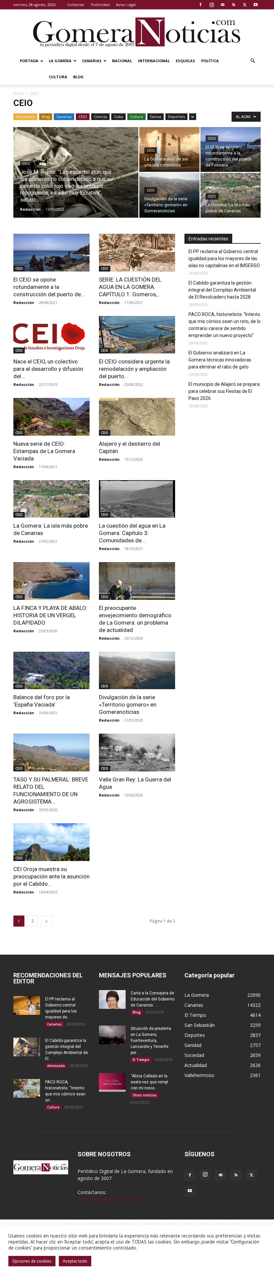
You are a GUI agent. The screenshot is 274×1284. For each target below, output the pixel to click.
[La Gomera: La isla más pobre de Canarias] (230, 195)
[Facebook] (200, 4)
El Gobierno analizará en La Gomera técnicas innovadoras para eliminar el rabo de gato (219, 359)
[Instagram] (212, 4)
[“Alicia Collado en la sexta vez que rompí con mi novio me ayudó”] (112, 1082)
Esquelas (185, 60)
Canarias (92, 60)
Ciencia (100, 116)
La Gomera (60, 60)
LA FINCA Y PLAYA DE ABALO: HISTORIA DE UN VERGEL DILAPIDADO (50, 615)
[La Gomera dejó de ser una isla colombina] (169, 149)
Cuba (118, 116)
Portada (29, 60)
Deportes (176, 116)
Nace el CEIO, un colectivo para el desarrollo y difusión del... (48, 369)
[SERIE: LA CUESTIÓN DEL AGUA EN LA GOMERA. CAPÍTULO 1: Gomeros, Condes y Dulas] (137, 253)
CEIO (83, 116)
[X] (245, 4)
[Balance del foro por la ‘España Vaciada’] (51, 670)
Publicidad (100, 4)
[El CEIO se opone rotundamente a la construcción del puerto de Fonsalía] (230, 149)
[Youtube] (256, 4)
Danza (155, 116)
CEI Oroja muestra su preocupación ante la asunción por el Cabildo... (51, 876)
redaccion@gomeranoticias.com (112, 1199)
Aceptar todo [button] (75, 1261)
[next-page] (46, 921)
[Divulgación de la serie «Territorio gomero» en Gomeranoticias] (169, 195)
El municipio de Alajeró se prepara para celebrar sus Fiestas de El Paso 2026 (224, 391)
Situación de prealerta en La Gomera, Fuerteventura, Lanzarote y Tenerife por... (151, 1040)
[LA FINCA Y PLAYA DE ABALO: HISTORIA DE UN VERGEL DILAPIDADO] (51, 581)
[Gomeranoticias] (137, 32)
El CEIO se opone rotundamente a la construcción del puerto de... (49, 287)
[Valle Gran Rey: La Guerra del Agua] (137, 752)
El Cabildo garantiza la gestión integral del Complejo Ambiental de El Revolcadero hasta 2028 (222, 290)
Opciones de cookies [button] (31, 1261)
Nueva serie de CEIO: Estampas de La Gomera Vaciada (44, 451)
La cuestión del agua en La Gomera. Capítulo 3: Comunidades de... (132, 533)
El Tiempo (141, 1059)
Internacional (154, 60)
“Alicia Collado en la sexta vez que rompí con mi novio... (149, 1082)
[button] (253, 61)
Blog (78, 76)
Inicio (18, 93)
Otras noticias (145, 1095)
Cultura (58, 76)
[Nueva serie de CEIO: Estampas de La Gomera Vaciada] (51, 417)
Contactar (76, 4)
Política (210, 60)
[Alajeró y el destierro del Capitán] (137, 417)
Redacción (30, 209)
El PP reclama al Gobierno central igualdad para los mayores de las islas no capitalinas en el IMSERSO (224, 258)
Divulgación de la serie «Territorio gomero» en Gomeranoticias (127, 704)
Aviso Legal (126, 4)
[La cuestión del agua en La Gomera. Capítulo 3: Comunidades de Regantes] (137, 499)
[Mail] (223, 4)
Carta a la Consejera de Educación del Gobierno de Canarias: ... (152, 999)
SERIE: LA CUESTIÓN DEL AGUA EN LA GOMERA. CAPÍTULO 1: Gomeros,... (130, 287)
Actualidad (25, 116)
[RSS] (234, 4)
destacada (56, 1065)
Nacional (122, 60)
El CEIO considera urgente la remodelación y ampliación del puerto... (134, 369)
